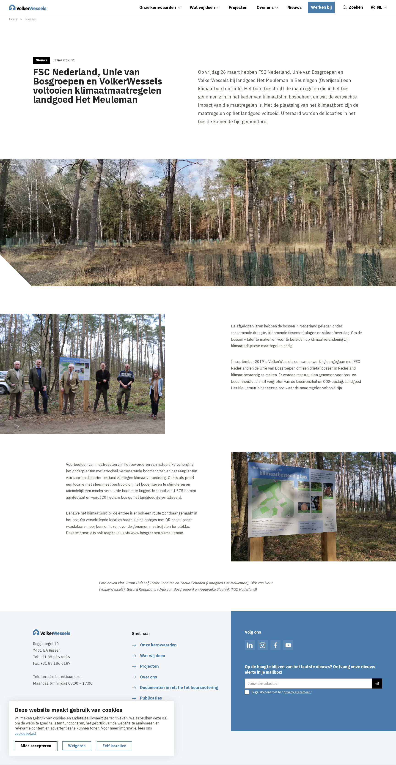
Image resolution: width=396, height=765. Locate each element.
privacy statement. (297, 692)
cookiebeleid (25, 733)
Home (13, 19)
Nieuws (30, 19)
